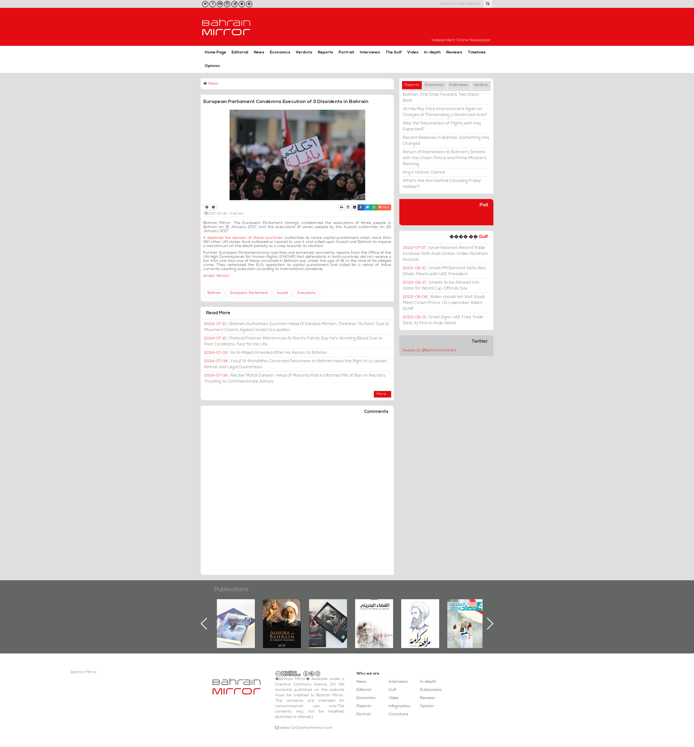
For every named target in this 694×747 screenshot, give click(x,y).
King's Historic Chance (424, 172)
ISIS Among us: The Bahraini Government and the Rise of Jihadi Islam (466, 618)
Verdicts (304, 52)
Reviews (454, 52)
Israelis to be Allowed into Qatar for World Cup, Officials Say (441, 285)
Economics (280, 52)
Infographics (399, 706)
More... (382, 394)
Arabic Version (218, 276)
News (259, 52)
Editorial (240, 52)
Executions (306, 293)
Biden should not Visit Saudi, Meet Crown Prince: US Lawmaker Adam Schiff (444, 303)
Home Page (215, 52)
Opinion (212, 66)
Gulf (483, 237)
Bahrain (214, 293)
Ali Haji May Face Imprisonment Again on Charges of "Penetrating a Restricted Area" (445, 112)
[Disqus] (297, 497)
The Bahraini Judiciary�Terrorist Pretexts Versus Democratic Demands (328, 618)
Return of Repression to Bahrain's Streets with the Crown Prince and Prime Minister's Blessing (445, 158)
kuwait (282, 293)
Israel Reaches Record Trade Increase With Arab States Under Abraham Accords (445, 254)
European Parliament (249, 293)
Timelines (477, 52)
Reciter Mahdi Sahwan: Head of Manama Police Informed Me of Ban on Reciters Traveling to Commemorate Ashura (294, 378)
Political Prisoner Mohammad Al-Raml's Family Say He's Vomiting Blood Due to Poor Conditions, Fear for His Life (293, 341)
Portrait (346, 52)
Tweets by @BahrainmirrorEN (429, 350)
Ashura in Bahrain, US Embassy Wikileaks (236, 615)
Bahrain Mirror (226, 27)
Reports (325, 52)
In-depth (432, 52)
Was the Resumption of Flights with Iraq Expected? (442, 126)
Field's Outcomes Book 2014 (420, 608)
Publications (231, 589)
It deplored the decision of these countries (242, 238)
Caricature (398, 714)
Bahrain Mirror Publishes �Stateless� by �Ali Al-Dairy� (282, 615)
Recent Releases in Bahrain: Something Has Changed (446, 141)
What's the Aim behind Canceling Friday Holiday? (442, 184)
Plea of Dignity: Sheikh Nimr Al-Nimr (374, 611)
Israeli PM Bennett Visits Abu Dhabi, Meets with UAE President (444, 271)
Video (413, 52)
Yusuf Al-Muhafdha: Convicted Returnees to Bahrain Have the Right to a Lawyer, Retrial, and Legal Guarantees (296, 364)
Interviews (370, 52)
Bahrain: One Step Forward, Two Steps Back (441, 97)
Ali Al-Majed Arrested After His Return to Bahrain (265, 353)
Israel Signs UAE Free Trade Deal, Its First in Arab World (443, 320)
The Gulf (393, 52)
